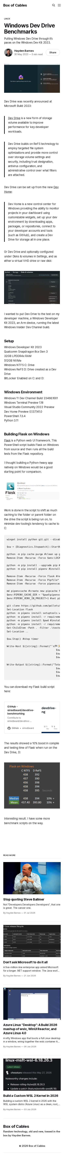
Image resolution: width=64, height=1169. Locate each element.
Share (52, 52)
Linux (7, 18)
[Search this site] (53, 5)
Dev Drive (14, 118)
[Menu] (59, 5)
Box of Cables (15, 5)
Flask (7, 440)
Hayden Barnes (24, 50)
